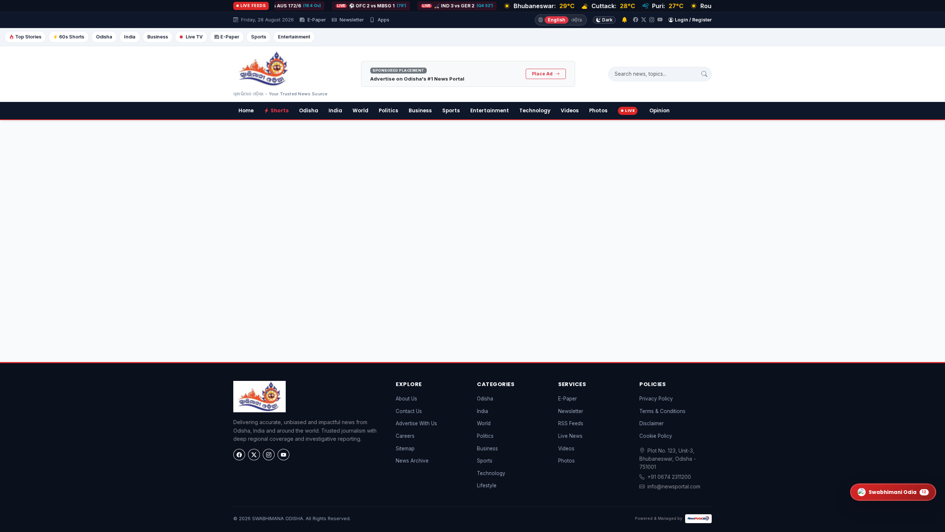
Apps (382, 20)
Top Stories (28, 37)
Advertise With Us (416, 423)
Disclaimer (651, 423)
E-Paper (316, 20)
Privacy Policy (656, 399)
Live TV (194, 37)
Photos (598, 110)
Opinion (659, 110)
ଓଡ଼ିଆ (576, 20)
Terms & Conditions (662, 411)
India (129, 37)
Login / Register (693, 20)
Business (157, 37)
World (360, 110)
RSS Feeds (570, 423)
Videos (570, 110)
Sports (258, 37)
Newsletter (351, 20)
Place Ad (543, 73)
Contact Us (409, 411)
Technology (534, 110)
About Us (406, 399)
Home (246, 110)
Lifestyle (486, 485)
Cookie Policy (655, 436)
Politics (388, 110)
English (556, 20)
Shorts (280, 110)
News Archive (412, 461)
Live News (570, 436)
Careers (405, 436)
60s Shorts (71, 37)
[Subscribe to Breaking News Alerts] (624, 20)
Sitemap (405, 448)
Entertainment (294, 37)
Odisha (104, 37)
